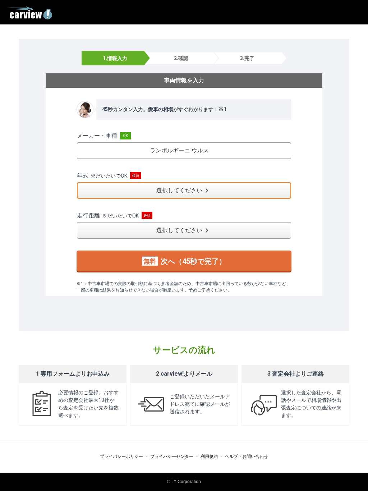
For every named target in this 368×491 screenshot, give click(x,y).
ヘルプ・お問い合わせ (246, 456)
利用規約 (209, 456)
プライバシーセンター (171, 456)
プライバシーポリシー (121, 456)
